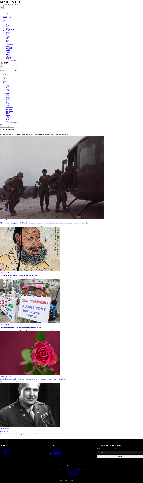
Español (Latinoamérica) (12, 60)
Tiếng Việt (8, 55)
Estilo (7, 28)
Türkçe (7, 54)
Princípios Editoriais (56, 448)
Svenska (8, 52)
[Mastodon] (79, 470)
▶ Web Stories (71, 465)
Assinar (120, 456)
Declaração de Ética (56, 449)
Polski (7, 46)
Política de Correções (56, 452)
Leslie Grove (4, 431)
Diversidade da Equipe (56, 454)
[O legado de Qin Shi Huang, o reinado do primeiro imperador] (30, 271)
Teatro (7, 22)
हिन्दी (7, 38)
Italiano (7, 40)
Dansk (7, 37)
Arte (4, 20)
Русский (8, 51)
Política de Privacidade (73, 475)
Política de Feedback (56, 453)
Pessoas (8, 25)
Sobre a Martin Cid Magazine (9, 448)
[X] (64, 470)
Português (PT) (9, 47)
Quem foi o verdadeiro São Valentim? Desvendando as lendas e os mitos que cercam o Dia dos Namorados (32, 379)
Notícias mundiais (10, 29)
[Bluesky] (75, 470)
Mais (4, 21)
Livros (7, 24)
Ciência (5, 16)
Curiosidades (3, 376)
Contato (4, 454)
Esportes (5, 18)
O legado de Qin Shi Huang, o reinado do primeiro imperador (19, 275)
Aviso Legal (73, 474)
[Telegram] (83, 470)
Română (8, 50)
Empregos (5, 453)
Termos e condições (73, 473)
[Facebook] (60, 470)
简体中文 (8, 57)
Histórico (2, 219)
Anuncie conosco (6, 452)
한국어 (8, 43)
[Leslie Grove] (30, 426)
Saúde (7, 26)
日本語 (8, 41)
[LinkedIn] (68, 470)
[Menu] (2, 7)
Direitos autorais (73, 476)
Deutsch (8, 34)
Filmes (4, 12)
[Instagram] (71, 470)
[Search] (1, 66)
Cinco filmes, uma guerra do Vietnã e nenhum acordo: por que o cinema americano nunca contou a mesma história (44, 223)
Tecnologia (5, 13)
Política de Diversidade (56, 451)
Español (8, 33)
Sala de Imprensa (6, 449)
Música (4, 14)
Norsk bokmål (9, 44)
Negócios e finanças (7, 17)
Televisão (5, 10)
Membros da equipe (7, 451)
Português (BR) (6, 30)
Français (8, 36)
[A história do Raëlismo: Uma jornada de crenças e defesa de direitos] (30, 322)
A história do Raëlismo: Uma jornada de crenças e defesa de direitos (20, 327)
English (8, 32)
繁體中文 (8, 58)
